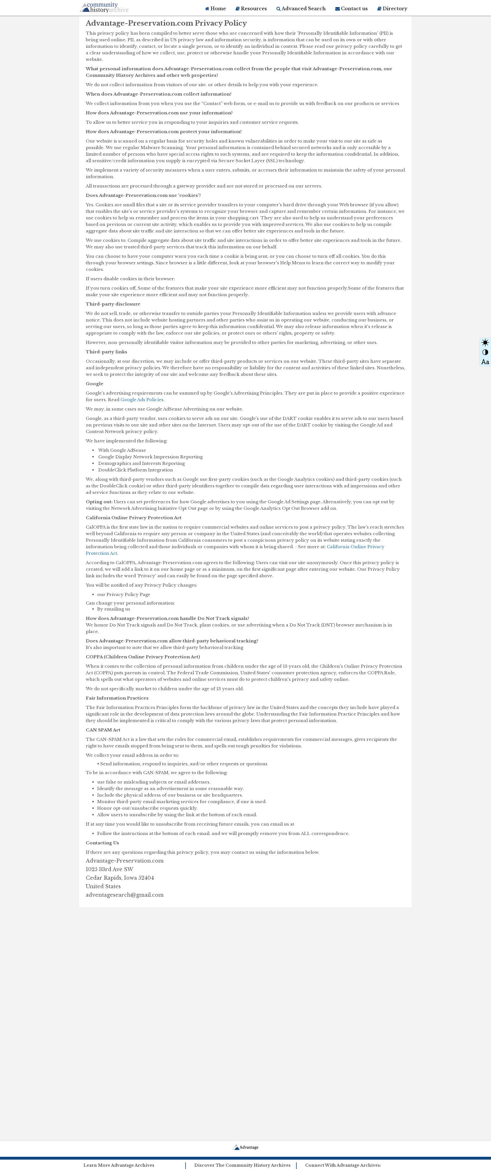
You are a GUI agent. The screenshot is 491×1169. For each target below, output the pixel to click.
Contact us (354, 8)
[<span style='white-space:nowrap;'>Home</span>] (114, 6)
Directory (394, 8)
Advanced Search (303, 8)
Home (217, 8)
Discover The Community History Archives (242, 1165)
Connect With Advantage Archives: (343, 1165)
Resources (253, 8)
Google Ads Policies (141, 399)
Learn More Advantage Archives (119, 1165)
